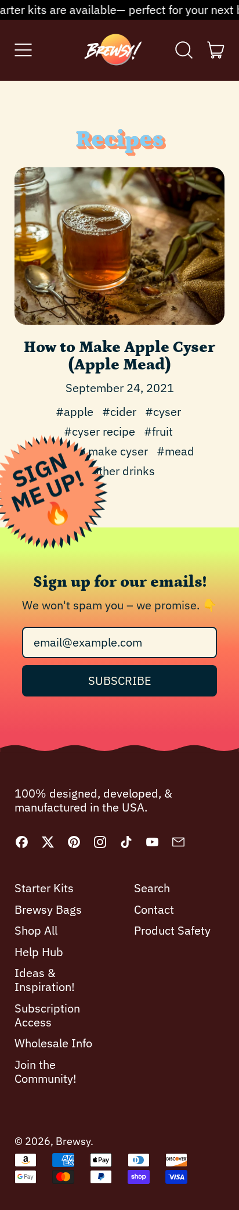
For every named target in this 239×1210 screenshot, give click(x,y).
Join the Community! (46, 1071)
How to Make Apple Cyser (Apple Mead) (119, 356)
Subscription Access (47, 1015)
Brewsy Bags (48, 909)
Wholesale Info (53, 1043)
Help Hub (39, 952)
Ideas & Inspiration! (45, 979)
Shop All (36, 930)
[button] (184, 50)
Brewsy (73, 1141)
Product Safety (172, 930)
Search (152, 888)
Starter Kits (44, 888)
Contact (154, 909)
